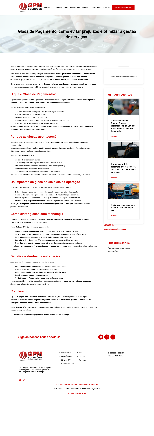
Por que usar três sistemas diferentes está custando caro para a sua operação (123, 168)
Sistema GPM (75, 8)
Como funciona (62, 8)
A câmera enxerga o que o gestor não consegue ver (123, 208)
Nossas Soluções (89, 8)
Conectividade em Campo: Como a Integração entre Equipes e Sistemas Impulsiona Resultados (123, 125)
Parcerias (106, 8)
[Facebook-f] (112, 337)
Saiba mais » (115, 136)
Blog (99, 8)
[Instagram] (106, 337)
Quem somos (49, 8)
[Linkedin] (100, 337)
